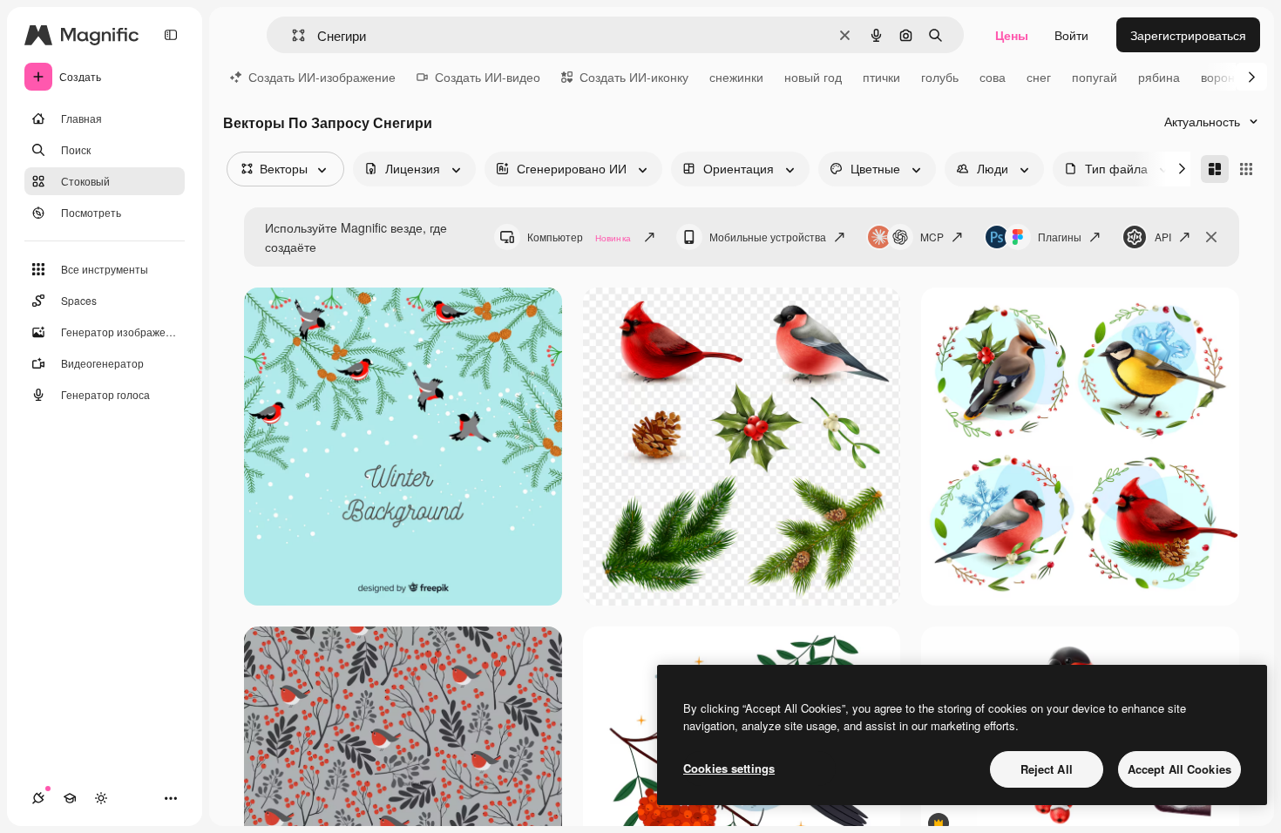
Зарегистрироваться (1188, 35)
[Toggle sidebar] (171, 35)
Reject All (1046, 769)
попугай (1094, 76)
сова (992, 76)
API (1163, 236)
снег (1039, 76)
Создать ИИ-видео (487, 76)
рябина (1159, 76)
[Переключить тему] (101, 798)
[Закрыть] (1211, 237)
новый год (813, 76)
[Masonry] (1215, 169)
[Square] (1246, 169)
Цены (1011, 35)
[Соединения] (38, 798)
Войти (1071, 35)
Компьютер (579, 236)
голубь (940, 76)
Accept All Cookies (1179, 769)
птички (881, 76)
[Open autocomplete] (291, 35)
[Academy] (70, 798)
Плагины (1059, 236)
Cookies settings (729, 768)
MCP (932, 236)
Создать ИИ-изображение (322, 76)
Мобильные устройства (767, 236)
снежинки (736, 76)
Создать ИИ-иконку (634, 76)
